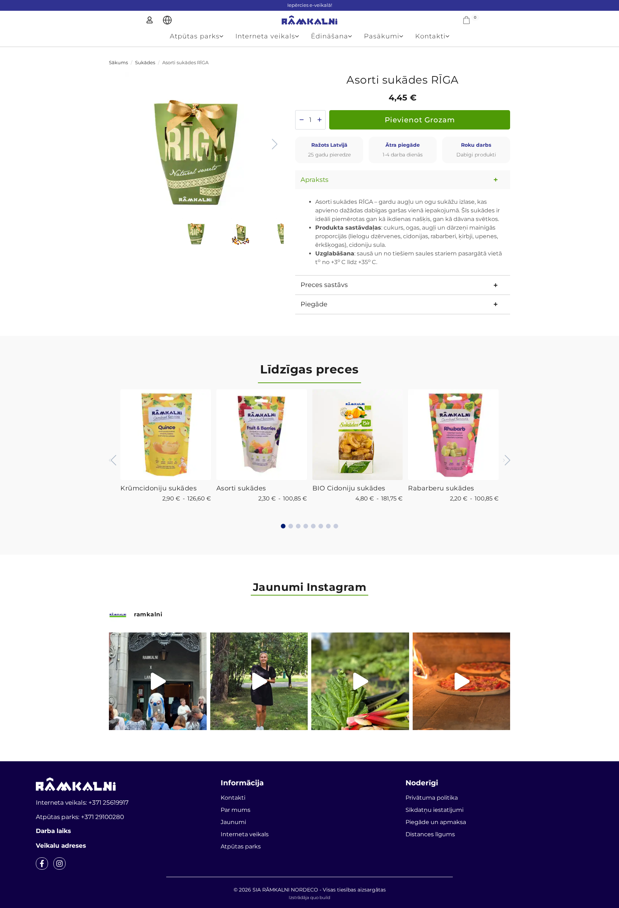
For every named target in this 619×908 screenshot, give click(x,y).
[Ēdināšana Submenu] (353, 36)
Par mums (235, 809)
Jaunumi (233, 822)
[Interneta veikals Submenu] (300, 36)
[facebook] (41, 863)
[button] (274, 144)
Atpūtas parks (195, 36)
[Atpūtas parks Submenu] (224, 36)
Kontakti (430, 36)
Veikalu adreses (61, 845)
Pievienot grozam (420, 120)
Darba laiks (53, 830)
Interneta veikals (265, 36)
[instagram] (59, 863)
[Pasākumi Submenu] (404, 36)
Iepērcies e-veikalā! (309, 5)
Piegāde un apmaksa (436, 822)
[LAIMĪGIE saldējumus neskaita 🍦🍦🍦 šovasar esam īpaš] (259, 681)
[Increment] (319, 119)
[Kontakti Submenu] (450, 36)
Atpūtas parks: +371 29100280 (80, 816)
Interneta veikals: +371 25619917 (82, 802)
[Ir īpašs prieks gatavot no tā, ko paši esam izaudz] (360, 681)
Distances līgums (430, 834)
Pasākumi (381, 36)
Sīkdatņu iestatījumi (435, 809)
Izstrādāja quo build (309, 897)
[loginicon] (149, 20)
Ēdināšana (329, 36)
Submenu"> (167, 20)
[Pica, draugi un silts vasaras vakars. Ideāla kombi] (461, 681)
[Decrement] (301, 119)
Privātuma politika (432, 797)
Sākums (118, 62)
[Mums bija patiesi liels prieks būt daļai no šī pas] (158, 681)
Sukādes (145, 62)
